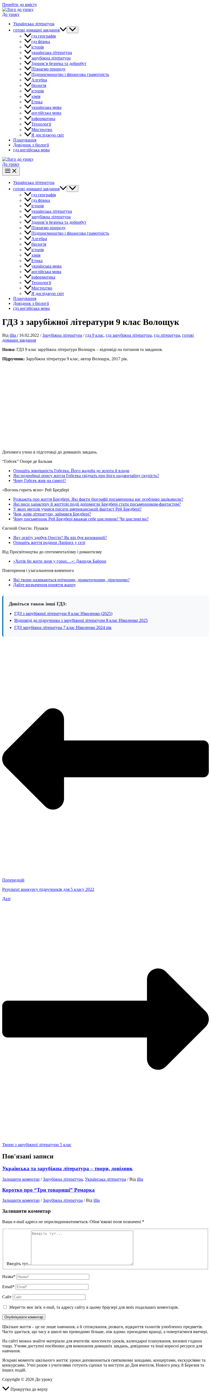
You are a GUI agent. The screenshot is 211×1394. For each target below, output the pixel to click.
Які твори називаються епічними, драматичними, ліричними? (71, 579)
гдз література (167, 335)
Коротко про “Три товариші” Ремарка (48, 1190)
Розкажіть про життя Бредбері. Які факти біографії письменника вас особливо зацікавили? (98, 499)
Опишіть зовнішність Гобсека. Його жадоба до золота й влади (71, 470)
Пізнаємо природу (48, 69)
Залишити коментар (21, 1179)
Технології (41, 124)
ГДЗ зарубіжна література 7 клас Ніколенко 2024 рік (63, 627)
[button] (63, 30)
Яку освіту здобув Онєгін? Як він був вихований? (60, 537)
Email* (8, 1286)
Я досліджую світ (47, 135)
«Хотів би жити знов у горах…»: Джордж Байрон (59, 561)
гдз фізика (40, 41)
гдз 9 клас (94, 335)
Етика (37, 102)
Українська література (33, 23)
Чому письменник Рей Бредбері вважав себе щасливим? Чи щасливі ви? (81, 519)
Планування (24, 140)
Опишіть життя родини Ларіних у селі (49, 542)
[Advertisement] (105, 404)
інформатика (43, 118)
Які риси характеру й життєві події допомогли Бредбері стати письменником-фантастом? (97, 504)
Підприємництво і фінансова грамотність (70, 74)
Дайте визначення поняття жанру (44, 584)
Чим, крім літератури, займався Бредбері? (52, 514)
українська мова (46, 107)
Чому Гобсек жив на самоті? (39, 480)
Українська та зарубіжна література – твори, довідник (67, 1168)
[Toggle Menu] (72, 29)
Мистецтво (41, 129)
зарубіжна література (51, 58)
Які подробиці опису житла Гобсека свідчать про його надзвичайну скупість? (86, 475)
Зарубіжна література (62, 335)
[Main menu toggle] (11, 171)
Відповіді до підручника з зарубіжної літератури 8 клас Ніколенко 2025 (81, 620)
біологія (38, 85)
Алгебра (39, 80)
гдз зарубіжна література (129, 335)
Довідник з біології (31, 145)
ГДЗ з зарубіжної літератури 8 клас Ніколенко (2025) (63, 613)
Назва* (8, 1276)
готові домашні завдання (36, 30)
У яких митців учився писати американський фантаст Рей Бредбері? (77, 509)
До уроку (11, 14)
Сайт (7, 1296)
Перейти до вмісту (19, 4)
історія (37, 47)
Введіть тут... (19, 1263)
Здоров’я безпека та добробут (58, 63)
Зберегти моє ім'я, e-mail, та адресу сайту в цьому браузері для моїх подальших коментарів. (94, 1307)
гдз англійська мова (31, 150)
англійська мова (46, 113)
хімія (35, 96)
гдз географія (43, 36)
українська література (51, 52)
